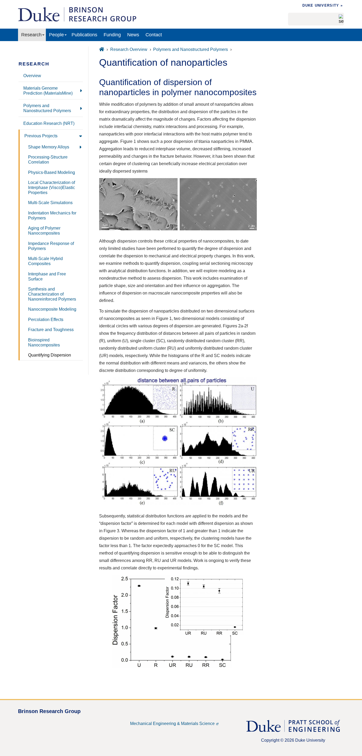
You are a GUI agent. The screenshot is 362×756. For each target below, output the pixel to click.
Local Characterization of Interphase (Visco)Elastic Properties (51, 187)
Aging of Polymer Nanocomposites (44, 230)
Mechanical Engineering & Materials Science (172, 723)
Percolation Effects (45, 319)
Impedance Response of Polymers (51, 246)
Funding (112, 34)
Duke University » (322, 5)
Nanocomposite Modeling (52, 309)
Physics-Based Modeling (51, 172)
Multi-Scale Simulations (50, 202)
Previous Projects (41, 135)
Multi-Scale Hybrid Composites (45, 261)
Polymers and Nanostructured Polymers (47, 108)
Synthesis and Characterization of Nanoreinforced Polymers (52, 294)
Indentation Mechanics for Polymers (52, 215)
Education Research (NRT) (48, 123)
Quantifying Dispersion (49, 355)
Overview (32, 75)
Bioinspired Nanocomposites (44, 342)
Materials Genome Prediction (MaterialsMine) (48, 90)
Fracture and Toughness (51, 329)
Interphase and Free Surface (47, 276)
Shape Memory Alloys (48, 146)
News (133, 34)
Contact (153, 34)
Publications (84, 34)
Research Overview (128, 49)
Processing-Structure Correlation (48, 159)
